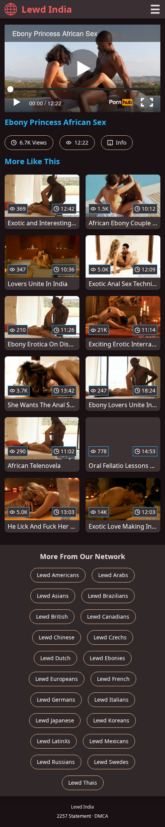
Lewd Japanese (55, 720)
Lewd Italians (111, 699)
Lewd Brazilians (108, 595)
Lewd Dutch (55, 658)
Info (120, 142)
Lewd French (113, 678)
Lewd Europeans (56, 678)
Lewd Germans (56, 699)
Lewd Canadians (108, 616)
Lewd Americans (58, 575)
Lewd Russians (56, 761)
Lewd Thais (82, 782)
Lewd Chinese (56, 637)
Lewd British (52, 616)
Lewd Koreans (111, 720)
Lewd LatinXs (53, 741)
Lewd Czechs (110, 637)
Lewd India (46, 9)
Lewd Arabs (113, 575)
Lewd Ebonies (107, 658)
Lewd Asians (53, 595)
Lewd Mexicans (109, 741)
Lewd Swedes (111, 761)
